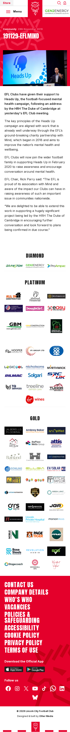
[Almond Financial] (35, 296)
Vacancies (17, 607)
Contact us (18, 585)
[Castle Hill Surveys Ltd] (35, 457)
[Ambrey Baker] (35, 431)
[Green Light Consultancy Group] (56, 492)
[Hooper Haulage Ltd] (13, 351)
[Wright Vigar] (56, 564)
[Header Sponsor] (57, 11)
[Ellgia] (35, 468)
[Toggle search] (59, 3)
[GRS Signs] (13, 507)
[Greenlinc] (56, 326)
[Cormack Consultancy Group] (13, 308)
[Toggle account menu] (65, 3)
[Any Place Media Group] (35, 443)
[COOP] (56, 351)
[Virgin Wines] (35, 399)
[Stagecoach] (13, 564)
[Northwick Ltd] (56, 367)
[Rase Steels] (13, 551)
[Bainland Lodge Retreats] (13, 457)
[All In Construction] (13, 296)
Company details (26, 592)
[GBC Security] (35, 492)
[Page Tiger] (35, 534)
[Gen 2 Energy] (35, 265)
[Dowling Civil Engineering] (13, 469)
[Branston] (13, 266)
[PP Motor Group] (56, 534)
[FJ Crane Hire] (13, 480)
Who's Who (18, 600)
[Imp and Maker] (35, 507)
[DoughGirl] (35, 308)
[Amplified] (56, 430)
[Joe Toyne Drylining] (13, 519)
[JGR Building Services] (56, 507)
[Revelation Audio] (35, 551)
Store (6, 2)
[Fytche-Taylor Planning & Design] (56, 480)
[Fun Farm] (35, 479)
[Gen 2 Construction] (35, 326)
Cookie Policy (21, 635)
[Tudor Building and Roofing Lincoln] (56, 387)
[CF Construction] (56, 456)
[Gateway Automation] (13, 492)
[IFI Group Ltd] (35, 351)
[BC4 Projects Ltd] (56, 296)
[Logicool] (13, 367)
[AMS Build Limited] (13, 443)
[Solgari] (35, 375)
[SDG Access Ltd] (56, 551)
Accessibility (21, 628)
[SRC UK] (56, 376)
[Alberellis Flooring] (13, 431)
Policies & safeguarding (22, 617)
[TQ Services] (13, 387)
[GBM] (13, 326)
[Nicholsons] (35, 367)
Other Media (46, 716)
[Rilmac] (13, 376)
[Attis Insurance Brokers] (56, 443)
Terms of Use (21, 650)
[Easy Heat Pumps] (56, 308)
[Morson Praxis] (56, 519)
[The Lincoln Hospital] (35, 519)
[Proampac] (56, 265)
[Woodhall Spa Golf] (35, 564)
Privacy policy (23, 643)
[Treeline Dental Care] (35, 387)
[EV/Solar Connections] (56, 469)
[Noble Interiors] (13, 534)
